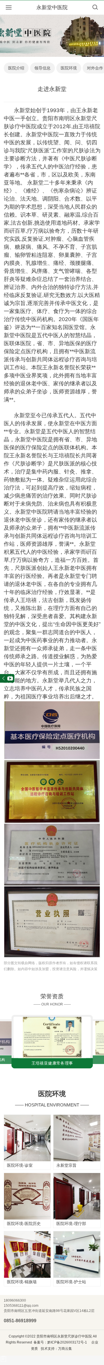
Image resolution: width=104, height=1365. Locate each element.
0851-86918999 (20, 1320)
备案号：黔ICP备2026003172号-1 (60, 1342)
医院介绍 (16, 68)
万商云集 (65, 1349)
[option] (52, 1041)
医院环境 (69, 68)
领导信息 (42, 68)
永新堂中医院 (52, 7)
